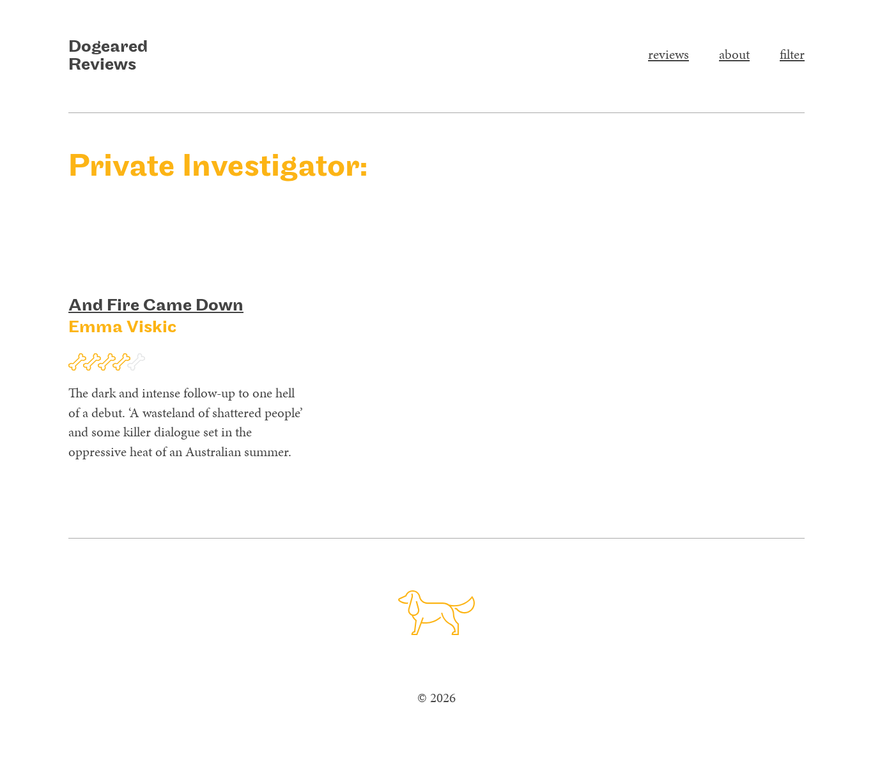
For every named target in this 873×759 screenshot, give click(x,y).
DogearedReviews (108, 56)
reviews (668, 54)
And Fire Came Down (155, 306)
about (734, 54)
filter (792, 54)
